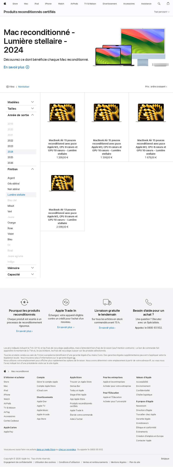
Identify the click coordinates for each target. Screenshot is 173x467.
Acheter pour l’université (114, 401)
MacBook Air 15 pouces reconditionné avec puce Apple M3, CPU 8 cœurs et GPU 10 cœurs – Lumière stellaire (62, 147)
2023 (10, 146)
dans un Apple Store (46, 449)
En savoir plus (24, 331)
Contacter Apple (143, 440)
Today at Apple (77, 390)
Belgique (165, 459)
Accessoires (9, 416)
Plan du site (134, 462)
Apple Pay (8, 432)
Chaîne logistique (144, 395)
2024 (10, 151)
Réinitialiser (23, 87)
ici (74, 358)
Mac (6, 386)
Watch (7, 399)
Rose (10, 228)
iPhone (7, 395)
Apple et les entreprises (114, 382)
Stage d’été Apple (78, 395)
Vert (10, 211)
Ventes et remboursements (95, 462)
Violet (11, 233)
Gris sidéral (13, 183)
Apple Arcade (43, 414)
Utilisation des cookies (45, 462)
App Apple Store (77, 399)
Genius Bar (75, 386)
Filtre (11, 87)
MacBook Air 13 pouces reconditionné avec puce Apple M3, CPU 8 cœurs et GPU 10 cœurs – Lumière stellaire (62, 216)
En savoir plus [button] (17, 67)
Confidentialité (143, 390)
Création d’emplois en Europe (150, 436)
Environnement (143, 386)
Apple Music (42, 410)
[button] (159, 3)
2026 (10, 163)
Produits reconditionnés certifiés (30, 12)
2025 (10, 157)
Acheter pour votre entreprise (117, 386)
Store (6, 382)
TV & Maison (10, 408)
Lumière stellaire (16, 194)
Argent (11, 178)
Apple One (41, 401)
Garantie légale (143, 419)
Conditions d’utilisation (69, 462)
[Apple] (5, 371)
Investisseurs (142, 423)
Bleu (10, 239)
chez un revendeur (67, 449)
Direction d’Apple (144, 410)
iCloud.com (42, 390)
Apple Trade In (76, 410)
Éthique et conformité (146, 427)
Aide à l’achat (76, 419)
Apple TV (41, 406)
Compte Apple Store (46, 386)
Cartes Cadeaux (11, 421)
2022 (10, 140)
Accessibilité (142, 382)
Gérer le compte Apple (47, 382)
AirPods (7, 403)
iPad (6, 390)
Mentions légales (118, 462)
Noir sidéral (14, 189)
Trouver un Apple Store (81, 382)
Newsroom (141, 406)
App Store (41, 419)
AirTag (7, 412)
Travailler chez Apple (146, 414)
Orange (12, 222)
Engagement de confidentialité (18, 462)
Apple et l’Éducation (112, 397)
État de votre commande (81, 415)
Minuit (11, 206)
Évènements (142, 432)
